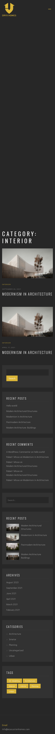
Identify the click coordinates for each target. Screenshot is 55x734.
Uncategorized (16, 650)
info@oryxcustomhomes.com (16, 729)
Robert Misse (13, 456)
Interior (6, 284)
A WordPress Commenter (18, 451)
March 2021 (12, 604)
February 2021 (13, 609)
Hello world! (11, 405)
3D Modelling (14, 681)
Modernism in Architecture (27, 294)
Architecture (15, 633)
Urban (12, 655)
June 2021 (11, 593)
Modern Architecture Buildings (21, 427)
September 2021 (14, 587)
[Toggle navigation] (49, 9)
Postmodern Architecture (18, 422)
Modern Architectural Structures (21, 411)
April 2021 (11, 598)
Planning (13, 644)
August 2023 (12, 582)
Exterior (12, 686)
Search (12, 378)
